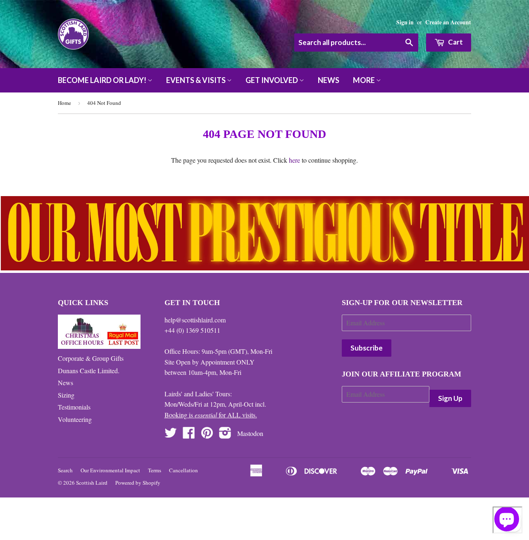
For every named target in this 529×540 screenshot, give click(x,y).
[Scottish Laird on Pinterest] (207, 435)
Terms (154, 470)
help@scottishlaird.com (195, 319)
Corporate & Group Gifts (91, 358)
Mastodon (250, 433)
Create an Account (448, 22)
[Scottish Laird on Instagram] (225, 435)
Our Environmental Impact (110, 470)
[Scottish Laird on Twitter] (170, 435)
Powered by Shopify (137, 482)
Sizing (66, 395)
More (364, 80)
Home (64, 103)
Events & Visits (196, 80)
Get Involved (272, 80)
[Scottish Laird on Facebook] (189, 435)
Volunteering (75, 419)
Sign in (405, 22)
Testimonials (74, 407)
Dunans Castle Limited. (88, 370)
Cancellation (183, 470)
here (294, 160)
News (328, 80)
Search (65, 470)
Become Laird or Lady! (103, 80)
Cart (455, 42)
